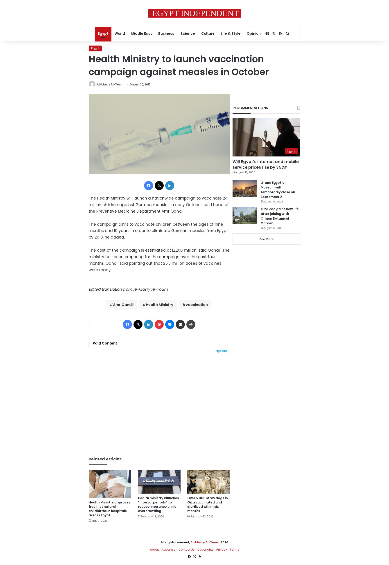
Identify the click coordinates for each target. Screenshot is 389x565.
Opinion (254, 33)
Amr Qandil (123, 304)
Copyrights (205, 549)
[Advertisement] (159, 402)
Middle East (141, 33)
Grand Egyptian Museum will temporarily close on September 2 (278, 189)
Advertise (169, 549)
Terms (234, 549)
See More (266, 239)
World (120, 33)
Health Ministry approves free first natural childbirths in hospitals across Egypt (109, 508)
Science (188, 33)
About (154, 549)
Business (166, 33)
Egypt (103, 33)
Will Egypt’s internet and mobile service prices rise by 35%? (266, 164)
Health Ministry (159, 304)
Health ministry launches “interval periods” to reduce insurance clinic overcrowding (158, 504)
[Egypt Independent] (194, 13)
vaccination (197, 304)
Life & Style (230, 33)
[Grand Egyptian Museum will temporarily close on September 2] (245, 188)
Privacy (221, 549)
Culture (208, 33)
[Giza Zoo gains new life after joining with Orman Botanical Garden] (245, 215)
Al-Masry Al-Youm (110, 84)
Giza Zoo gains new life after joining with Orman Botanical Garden (280, 216)
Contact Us (186, 549)
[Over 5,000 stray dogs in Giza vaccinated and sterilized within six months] (208, 482)
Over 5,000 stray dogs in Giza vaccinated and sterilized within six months (207, 504)
